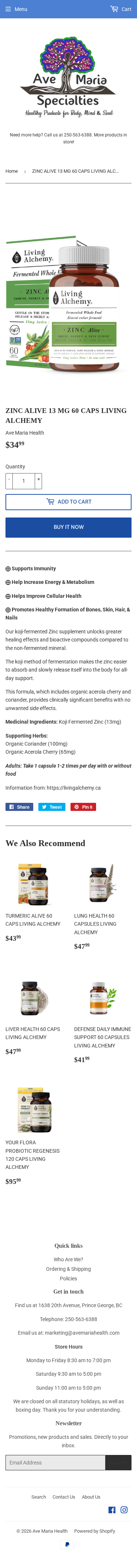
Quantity (15, 466)
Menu (21, 9)
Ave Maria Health (50, 1531)
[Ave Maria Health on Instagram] (124, 1511)
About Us (91, 1497)
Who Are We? (68, 1259)
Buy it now (69, 527)
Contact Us (64, 1497)
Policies (68, 1278)
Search (38, 1497)
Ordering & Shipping (68, 1269)
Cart (126, 9)
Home (11, 171)
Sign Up (118, 1463)
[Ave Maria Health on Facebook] (112, 1511)
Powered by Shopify (94, 1531)
